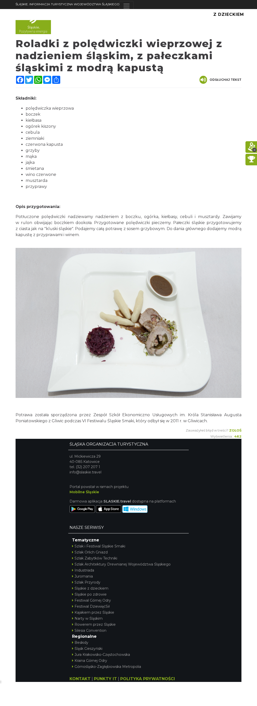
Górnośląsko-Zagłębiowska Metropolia (108, 666)
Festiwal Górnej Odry (93, 600)
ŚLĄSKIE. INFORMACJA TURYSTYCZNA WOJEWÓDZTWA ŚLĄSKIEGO (67, 4)
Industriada (84, 570)
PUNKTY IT (105, 678)
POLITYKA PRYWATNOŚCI (147, 678)
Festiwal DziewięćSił (92, 606)
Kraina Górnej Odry (91, 660)
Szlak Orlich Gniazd (91, 552)
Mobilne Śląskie (84, 492)
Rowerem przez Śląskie (95, 624)
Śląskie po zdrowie (91, 594)
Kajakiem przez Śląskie (94, 612)
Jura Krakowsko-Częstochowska (102, 654)
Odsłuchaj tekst (225, 80)
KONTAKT (80, 678)
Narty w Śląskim (89, 618)
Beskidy (81, 642)
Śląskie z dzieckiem (91, 588)
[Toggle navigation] (126, 6)
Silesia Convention (90, 630)
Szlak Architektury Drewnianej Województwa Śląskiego (123, 564)
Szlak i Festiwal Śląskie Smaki (100, 546)
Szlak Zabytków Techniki (96, 558)
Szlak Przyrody (87, 582)
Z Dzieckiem (228, 14)
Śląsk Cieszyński (88, 648)
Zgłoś (235, 430)
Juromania (84, 576)
